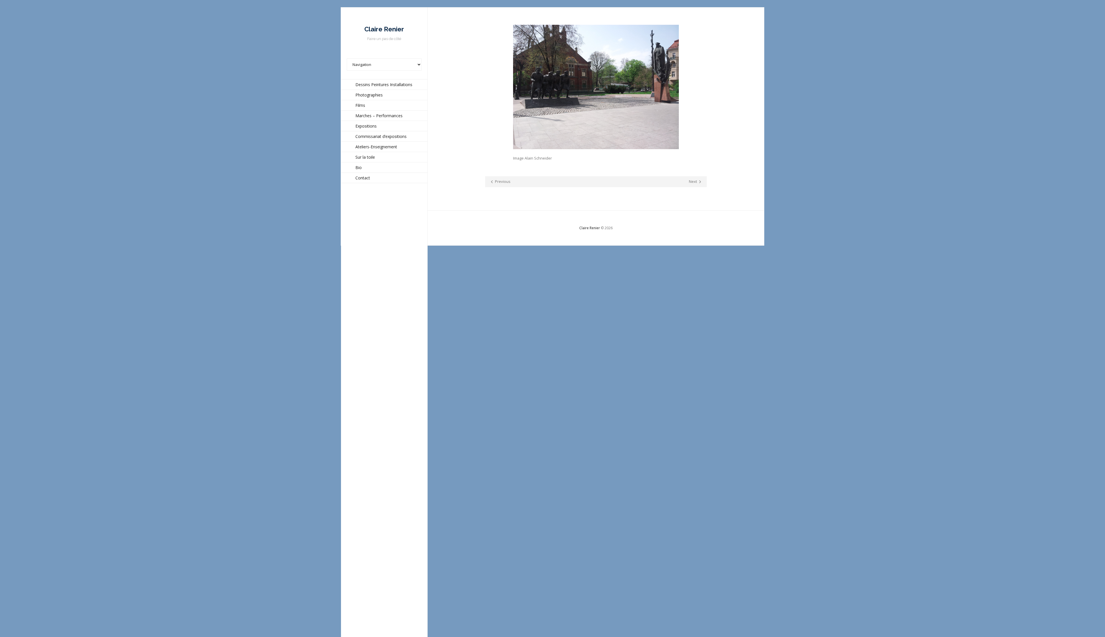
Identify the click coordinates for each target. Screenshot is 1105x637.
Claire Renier (589, 227)
